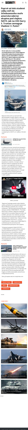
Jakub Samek (7, 29)
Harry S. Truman (6, 282)
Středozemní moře (14, 285)
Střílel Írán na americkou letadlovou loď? (19, 139)
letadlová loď (6, 288)
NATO (4, 285)
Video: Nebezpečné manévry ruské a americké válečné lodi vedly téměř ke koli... (20, 247)
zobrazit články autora (8, 30)
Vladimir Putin (17, 282)
